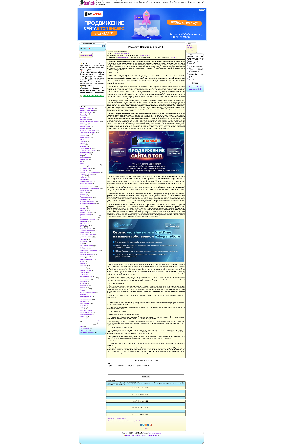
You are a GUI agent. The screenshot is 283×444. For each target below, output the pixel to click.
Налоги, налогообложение (87, 230)
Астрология (83, 115)
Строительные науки (85, 270)
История (82, 175)
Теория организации (85, 279)
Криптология (83, 194)
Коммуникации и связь (86, 181)
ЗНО (81, 161)
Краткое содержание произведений (89, 188)
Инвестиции (83, 166)
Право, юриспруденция (86, 245)
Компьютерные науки (86, 183)
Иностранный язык (85, 168)
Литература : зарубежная (87, 201)
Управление (83, 294)
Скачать (174, 57)
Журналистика (84, 159)
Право (81, 243)
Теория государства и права (88, 278)
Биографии (83, 123)
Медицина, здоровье (85, 212)
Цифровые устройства (86, 312)
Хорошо (138, 365)
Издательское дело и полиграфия (89, 165)
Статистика (83, 267)
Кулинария (83, 196)
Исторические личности (86, 174)
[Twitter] (143, 425)
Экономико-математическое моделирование (92, 320)
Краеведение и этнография (87, 186)
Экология (82, 316)
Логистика (82, 207)
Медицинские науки (85, 214)
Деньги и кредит (84, 154)
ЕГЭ (81, 156)
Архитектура (83, 114)
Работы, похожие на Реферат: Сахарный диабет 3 (123, 421)
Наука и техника (84, 232)
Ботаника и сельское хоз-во (87, 130)
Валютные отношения (86, 134)
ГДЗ (81, 139)
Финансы (82, 305)
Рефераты (190, 47)
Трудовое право (84, 288)
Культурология (84, 199)
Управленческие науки (86, 296)
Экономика (83, 318)
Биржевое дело (84, 128)
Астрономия (83, 117)
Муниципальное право (86, 228)
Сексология (83, 263)
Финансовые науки (85, 303)
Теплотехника (83, 281)
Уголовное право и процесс (87, 292)
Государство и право (85, 148)
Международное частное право (88, 217)
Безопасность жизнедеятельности (89, 121)
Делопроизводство (85, 152)
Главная (189, 45)
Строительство (84, 272)
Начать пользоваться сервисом (93, 96)
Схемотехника (84, 274)
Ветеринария (83, 135)
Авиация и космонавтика (87, 108)
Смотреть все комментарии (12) (116, 419)
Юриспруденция (84, 328)
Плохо (121, 365)
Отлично (147, 365)
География (83, 141)
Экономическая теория (86, 324)
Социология (83, 265)
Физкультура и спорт (85, 299)
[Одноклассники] (146, 425)
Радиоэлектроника (85, 256)
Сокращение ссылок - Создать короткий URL (141, 435)
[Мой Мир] (148, 425)
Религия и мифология (86, 259)
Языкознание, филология (87, 332)
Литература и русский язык (87, 203)
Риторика (82, 261)
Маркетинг (82, 208)
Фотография (83, 307)
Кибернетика (83, 179)
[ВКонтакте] (141, 425)
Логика (81, 205)
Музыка (82, 227)
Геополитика (83, 146)
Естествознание (84, 157)
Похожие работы (144, 55)
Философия (83, 301)
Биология (82, 124)
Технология (83, 283)
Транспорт (82, 287)
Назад (146, 428)
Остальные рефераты (86, 237)
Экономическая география (87, 323)
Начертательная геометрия (87, 234)
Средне (129, 365)
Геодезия (82, 143)
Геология (82, 145)
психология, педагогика (86, 254)
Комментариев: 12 (124, 57)
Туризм (82, 290)
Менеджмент (83, 221)
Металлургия (83, 223)
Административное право (87, 110)
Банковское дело (84, 119)
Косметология (83, 185)
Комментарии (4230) (194, 89)
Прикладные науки (85, 248)
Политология (83, 241)
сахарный (88, 55)
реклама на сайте (155, 433)
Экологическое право (86, 314)
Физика (82, 298)
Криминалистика (84, 190)
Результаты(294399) (195, 87)
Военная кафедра (85, 137)
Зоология (82, 163)
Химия (81, 309)
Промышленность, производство (89, 250)
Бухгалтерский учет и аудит (87, 132)
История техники (84, 177)
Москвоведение (84, 225)
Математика (83, 210)
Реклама (82, 258)
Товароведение (84, 285)
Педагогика (83, 239)
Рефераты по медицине (121, 53)
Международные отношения (87, 219)
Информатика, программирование (89, 172)
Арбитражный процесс (86, 112)
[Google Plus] (151, 425)
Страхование (83, 268)
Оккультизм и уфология (86, 236)
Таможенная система (86, 276)
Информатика (83, 170)
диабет (82, 55)
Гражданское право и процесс (88, 150)
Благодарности (192, 50)
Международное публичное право (89, 216)
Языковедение (84, 330)
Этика (81, 326)
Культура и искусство (86, 197)
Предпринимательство (86, 247)
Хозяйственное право (86, 310)
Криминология (84, 192)
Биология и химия (85, 126)
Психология (83, 252)
